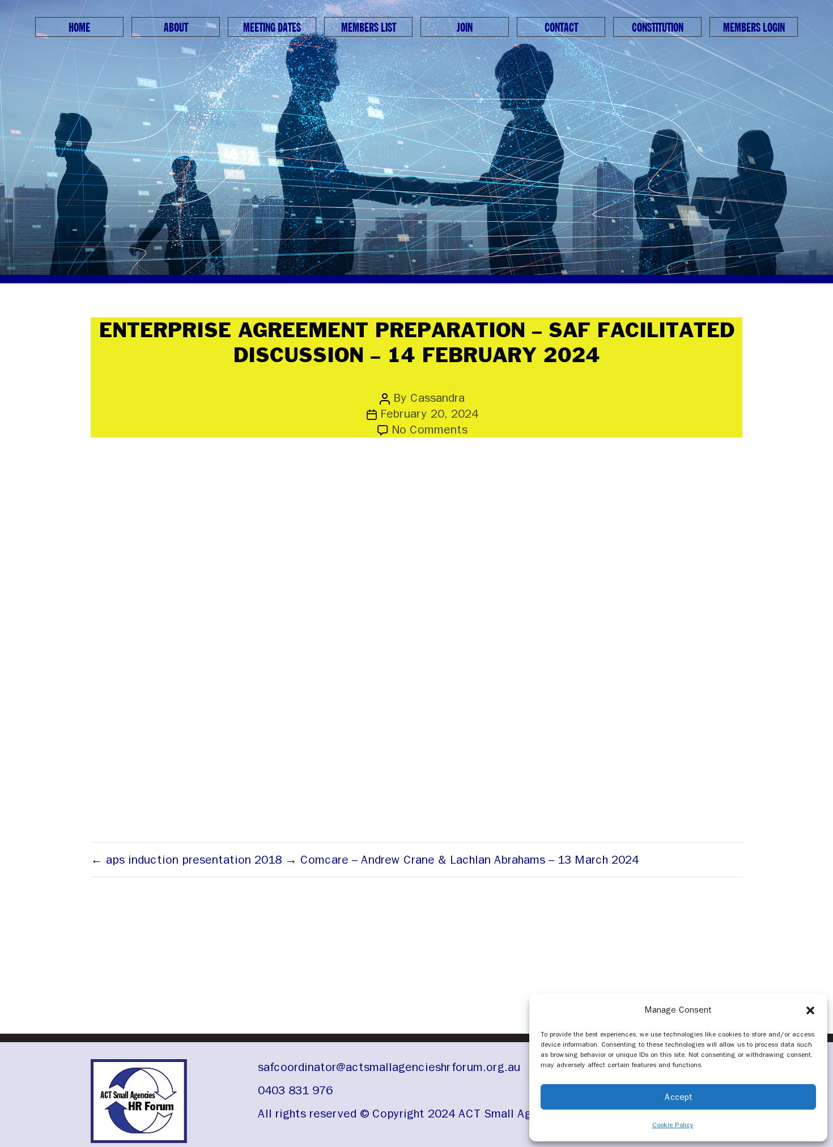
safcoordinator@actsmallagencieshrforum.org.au (389, 1067)
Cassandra (437, 398)
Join (465, 27)
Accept (678, 1097)
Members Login (754, 27)
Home (79, 27)
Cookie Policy (673, 1125)
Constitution (657, 27)
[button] (810, 1010)
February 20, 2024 (429, 413)
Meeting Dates (272, 27)
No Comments (430, 429)
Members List (368, 27)
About (176, 27)
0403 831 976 (295, 1090)
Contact (561, 27)
